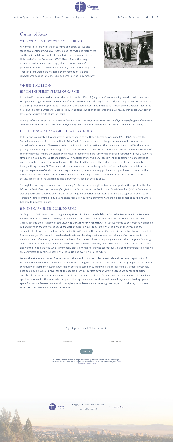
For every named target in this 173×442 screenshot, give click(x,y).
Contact (135, 17)
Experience (81, 17)
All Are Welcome (61, 17)
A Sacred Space (21, 17)
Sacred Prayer (42, 17)
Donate (123, 17)
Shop (92, 17)
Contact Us (119, 406)
